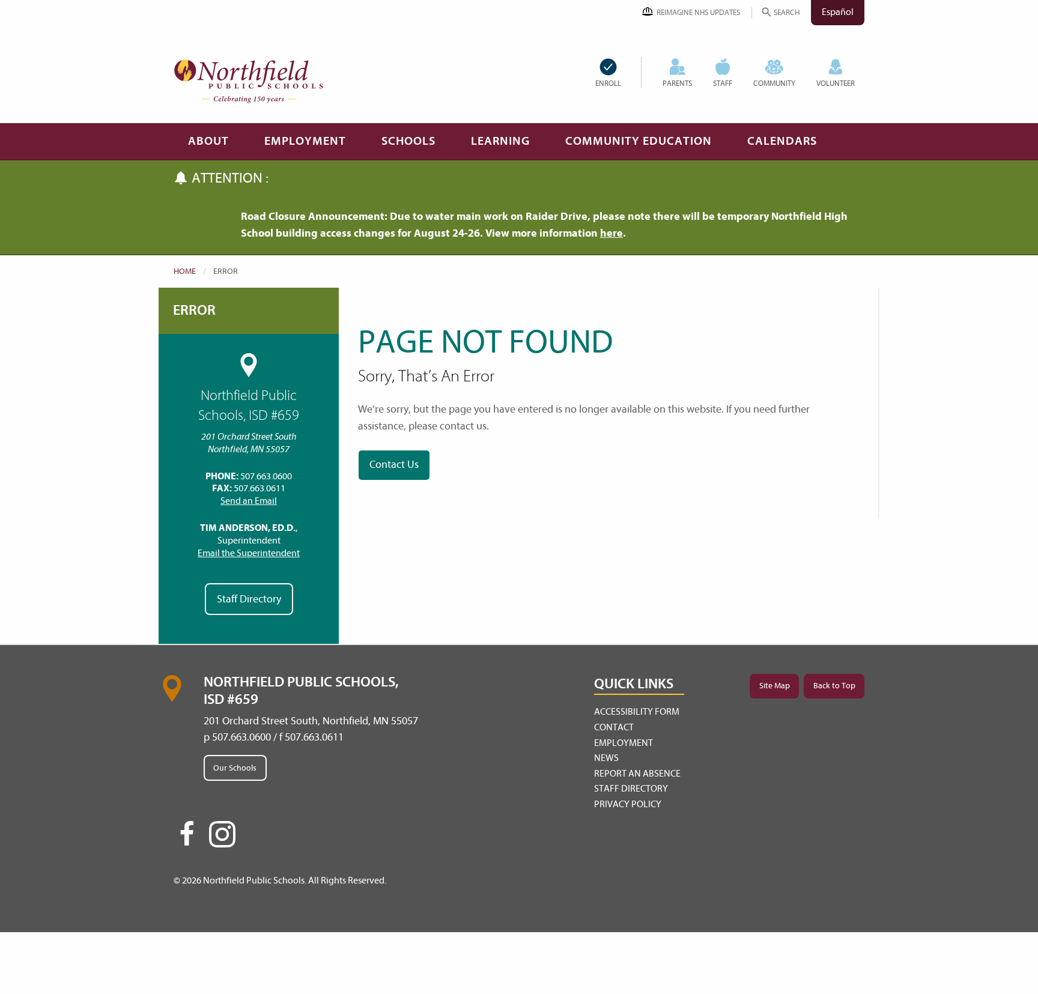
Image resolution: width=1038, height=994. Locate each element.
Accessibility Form (636, 711)
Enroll (608, 83)
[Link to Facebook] (187, 839)
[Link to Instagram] (222, 834)
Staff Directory (249, 599)
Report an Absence (637, 773)
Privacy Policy (627, 804)
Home (185, 271)
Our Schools (234, 768)
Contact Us (394, 464)
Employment (305, 141)
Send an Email (248, 500)
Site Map (774, 685)
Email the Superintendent (249, 553)
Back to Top (834, 685)
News (606, 758)
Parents (677, 83)
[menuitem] (618, 72)
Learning (500, 141)
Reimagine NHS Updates (698, 12)
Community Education (638, 141)
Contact (614, 727)
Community (774, 83)
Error (194, 310)
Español (838, 12)
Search (787, 12)
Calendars (782, 141)
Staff (722, 83)
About (208, 141)
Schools (408, 141)
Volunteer (835, 83)
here (611, 233)
